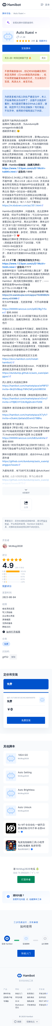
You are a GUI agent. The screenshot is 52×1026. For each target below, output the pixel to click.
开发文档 (42, 993)
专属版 (6, 1001)
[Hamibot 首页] (11, 4)
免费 (6, 644)
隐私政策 (30, 1001)
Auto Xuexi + (19, 13)
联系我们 (30, 993)
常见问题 (18, 997)
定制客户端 (7, 997)
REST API (43, 1001)
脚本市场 (6, 13)
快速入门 (18, 993)
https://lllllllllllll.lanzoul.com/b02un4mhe (23, 438)
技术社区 (42, 997)
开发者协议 (31, 1005)
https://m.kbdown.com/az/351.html (21, 205)
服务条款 (30, 997)
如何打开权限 (13, 631)
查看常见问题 (19, 899)
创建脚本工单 (35, 899)
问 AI (17, 1001)
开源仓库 (42, 1005)
